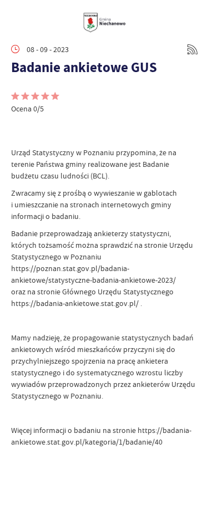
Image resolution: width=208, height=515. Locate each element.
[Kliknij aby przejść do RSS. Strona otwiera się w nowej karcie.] (192, 49)
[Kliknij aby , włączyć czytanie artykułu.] (20, 130)
